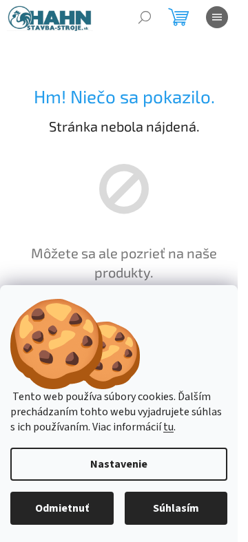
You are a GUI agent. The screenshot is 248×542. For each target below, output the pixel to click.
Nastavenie (118, 464)
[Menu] (217, 17)
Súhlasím (176, 508)
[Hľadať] (144, 17)
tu (168, 427)
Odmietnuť (62, 508)
